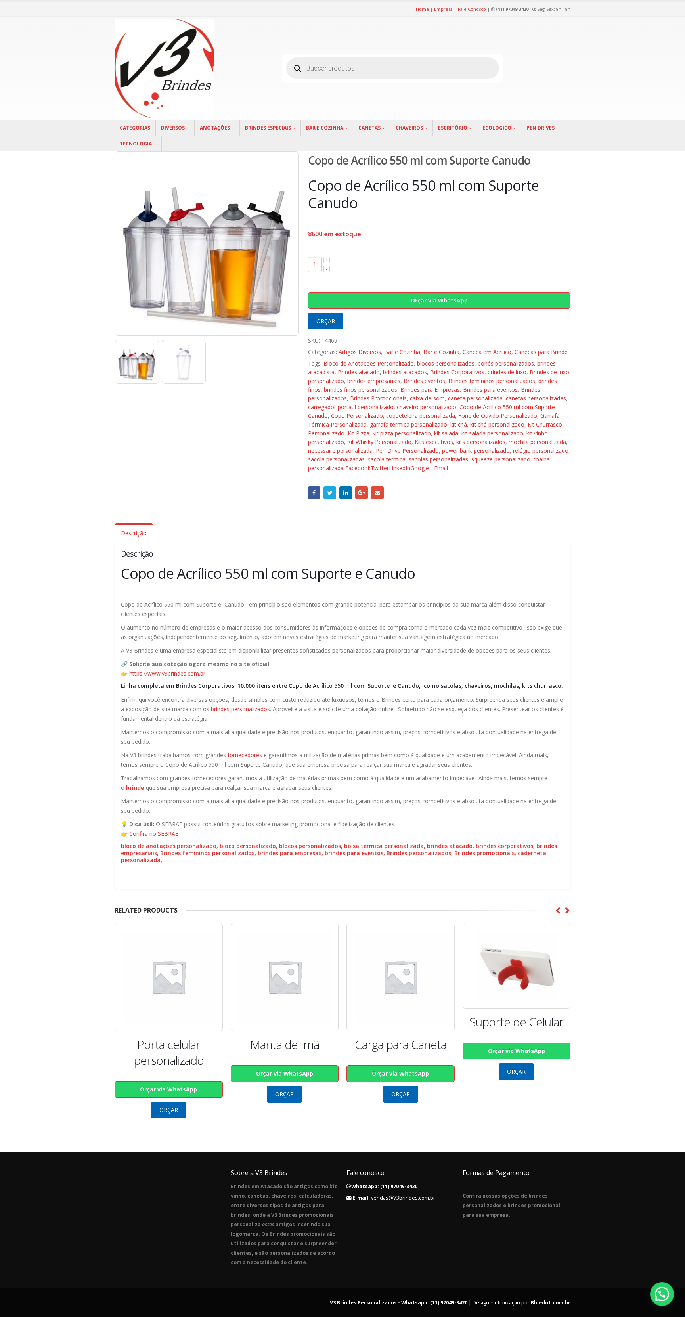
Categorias (135, 127)
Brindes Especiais (268, 127)
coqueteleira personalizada (420, 415)
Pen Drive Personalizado (407, 450)
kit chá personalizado (497, 424)
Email (377, 492)
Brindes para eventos (490, 389)
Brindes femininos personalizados (491, 381)
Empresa (443, 9)
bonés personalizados (506, 363)
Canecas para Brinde (541, 352)
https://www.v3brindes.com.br (167, 673)
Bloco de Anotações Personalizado (368, 363)
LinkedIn (345, 492)
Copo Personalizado (357, 415)
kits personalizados (480, 442)
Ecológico (496, 127)
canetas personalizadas (536, 398)
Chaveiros (409, 127)
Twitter (329, 492)
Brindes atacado (359, 372)
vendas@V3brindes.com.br (403, 1197)
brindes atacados (405, 372)
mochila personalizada (537, 442)
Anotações (215, 127)
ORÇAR (325, 321)
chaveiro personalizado (426, 407)
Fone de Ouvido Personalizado (497, 415)
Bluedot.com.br (550, 1302)
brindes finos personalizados (360, 389)
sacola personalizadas (336, 459)
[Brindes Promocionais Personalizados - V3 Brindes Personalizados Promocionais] (164, 68)
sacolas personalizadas (438, 459)
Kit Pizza (358, 433)
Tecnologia (136, 143)
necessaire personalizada (340, 450)
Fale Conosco (472, 9)
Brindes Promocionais (378, 398)
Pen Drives (540, 127)
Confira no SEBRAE (153, 833)
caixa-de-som (427, 398)
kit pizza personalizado (402, 433)
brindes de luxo (507, 372)
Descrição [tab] (134, 533)
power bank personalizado (476, 450)
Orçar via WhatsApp (439, 300)
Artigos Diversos (360, 352)
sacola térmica (387, 459)
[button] (662, 1294)
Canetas (369, 127)
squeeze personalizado (500, 459)
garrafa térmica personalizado (408, 424)
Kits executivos (434, 442)
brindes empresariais (373, 381)
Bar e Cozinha (324, 127)
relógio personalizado (540, 450)
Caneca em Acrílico (487, 352)
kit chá (458, 424)
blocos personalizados (446, 363)
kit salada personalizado (492, 433)
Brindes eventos (424, 381)
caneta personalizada (475, 398)
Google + (361, 492)
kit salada (446, 433)
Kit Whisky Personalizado (379, 442)
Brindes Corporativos (457, 372)
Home (422, 9)
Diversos (173, 127)
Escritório (452, 127)
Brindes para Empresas (430, 389)
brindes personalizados (240, 709)
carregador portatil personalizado (351, 407)
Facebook (314, 492)
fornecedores (245, 755)
